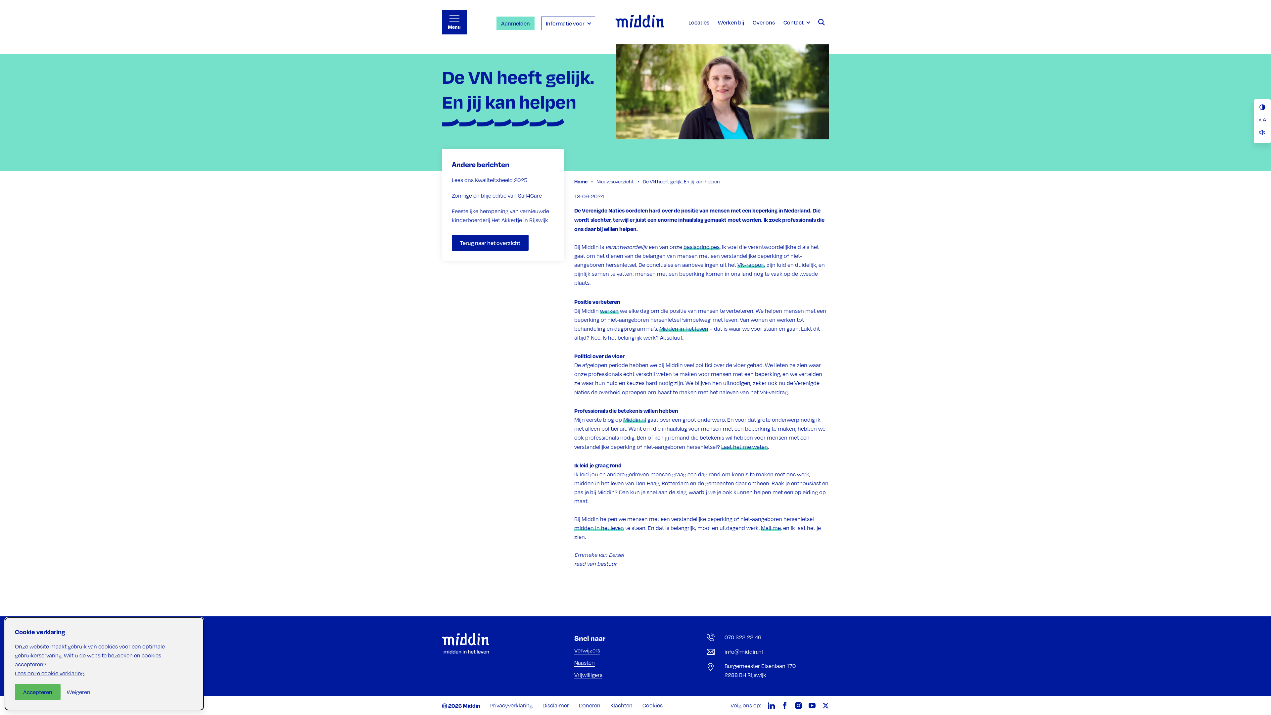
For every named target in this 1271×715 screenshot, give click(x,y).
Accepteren (37, 692)
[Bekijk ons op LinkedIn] (771, 705)
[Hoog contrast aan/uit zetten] (1262, 107)
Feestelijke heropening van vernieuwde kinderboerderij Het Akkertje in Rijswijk (500, 215)
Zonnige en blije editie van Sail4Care (497, 195)
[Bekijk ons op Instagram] (798, 705)
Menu (454, 27)
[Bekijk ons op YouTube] (812, 705)
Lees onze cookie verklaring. (50, 673)
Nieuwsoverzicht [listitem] (614, 181)
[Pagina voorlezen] (1262, 132)
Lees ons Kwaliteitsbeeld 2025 (489, 180)
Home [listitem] (581, 181)
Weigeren (78, 692)
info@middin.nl (744, 651)
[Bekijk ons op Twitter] (825, 705)
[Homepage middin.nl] (639, 22)
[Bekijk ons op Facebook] (784, 705)
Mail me (771, 528)
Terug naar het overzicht (490, 242)
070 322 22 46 (743, 637)
